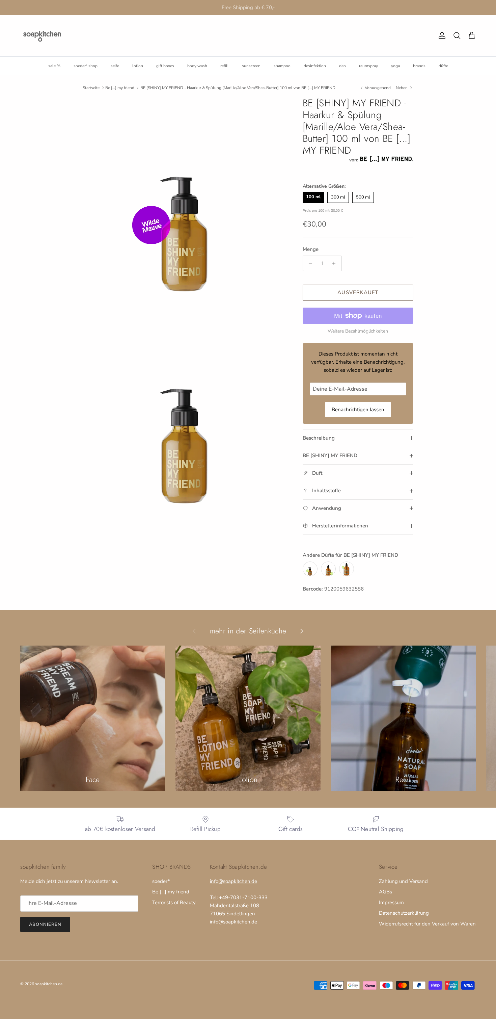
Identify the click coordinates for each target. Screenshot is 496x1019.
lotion (137, 66)
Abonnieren (45, 924)
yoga (395, 66)
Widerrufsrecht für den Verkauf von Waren (427, 923)
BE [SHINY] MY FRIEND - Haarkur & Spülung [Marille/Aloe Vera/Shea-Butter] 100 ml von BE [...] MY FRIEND (237, 87)
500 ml (363, 197)
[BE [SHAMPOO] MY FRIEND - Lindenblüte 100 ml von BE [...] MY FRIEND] (310, 568)
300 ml (338, 197)
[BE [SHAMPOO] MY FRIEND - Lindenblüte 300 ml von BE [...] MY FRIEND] (328, 568)
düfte (443, 66)
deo (342, 66)
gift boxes (165, 66)
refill (224, 66)
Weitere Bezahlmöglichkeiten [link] (358, 331)
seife (115, 66)
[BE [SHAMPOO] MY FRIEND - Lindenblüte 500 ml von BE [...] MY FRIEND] (346, 568)
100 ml (313, 197)
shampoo (282, 66)
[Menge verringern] (309, 263)
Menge (311, 249)
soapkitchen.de (48, 984)
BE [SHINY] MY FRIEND (330, 455)
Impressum (391, 902)
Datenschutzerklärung (404, 913)
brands (419, 66)
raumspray (368, 66)
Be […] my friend (119, 87)
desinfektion (315, 66)
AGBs (385, 891)
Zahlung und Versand (403, 881)
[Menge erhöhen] (335, 263)
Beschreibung (319, 438)
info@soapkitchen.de (233, 881)
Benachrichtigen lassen (358, 409)
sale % (54, 66)
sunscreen (251, 66)
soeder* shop (86, 66)
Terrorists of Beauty (174, 902)
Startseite (91, 87)
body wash (197, 66)
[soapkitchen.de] (42, 36)
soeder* (161, 881)
